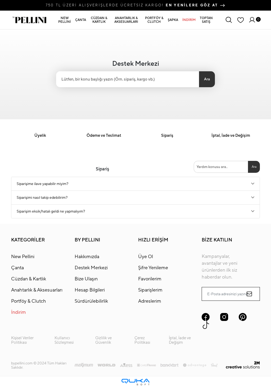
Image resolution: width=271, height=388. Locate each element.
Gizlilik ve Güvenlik (103, 340)
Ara (207, 79)
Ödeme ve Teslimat (104, 135)
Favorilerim (149, 278)
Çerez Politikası (142, 340)
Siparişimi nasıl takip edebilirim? (42, 197)
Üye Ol (145, 256)
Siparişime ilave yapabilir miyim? (42, 184)
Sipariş (167, 135)
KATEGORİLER (28, 240)
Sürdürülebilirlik (91, 301)
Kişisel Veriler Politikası (22, 340)
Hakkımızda (87, 256)
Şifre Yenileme (153, 267)
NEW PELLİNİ (64, 20)
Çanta (17, 267)
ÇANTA (80, 20)
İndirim (18, 312)
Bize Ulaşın (86, 278)
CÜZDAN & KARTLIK (99, 20)
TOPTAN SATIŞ (206, 20)
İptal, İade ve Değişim (230, 135)
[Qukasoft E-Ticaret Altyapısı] (135, 382)
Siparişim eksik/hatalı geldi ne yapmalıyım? (51, 211)
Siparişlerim (150, 290)
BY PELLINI (87, 240)
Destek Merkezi (91, 267)
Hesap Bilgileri (90, 290)
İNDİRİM (189, 20)
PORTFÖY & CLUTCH (154, 20)
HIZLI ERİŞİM (153, 240)
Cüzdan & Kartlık (28, 278)
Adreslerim (149, 301)
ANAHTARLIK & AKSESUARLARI (126, 20)
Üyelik (40, 135)
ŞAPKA (173, 20)
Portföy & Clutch (28, 301)
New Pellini (22, 256)
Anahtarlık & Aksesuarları (36, 290)
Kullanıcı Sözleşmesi (64, 340)
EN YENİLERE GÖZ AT (193, 5)
